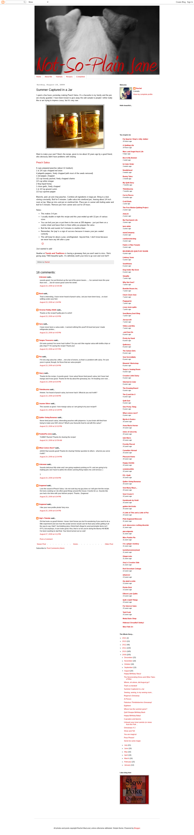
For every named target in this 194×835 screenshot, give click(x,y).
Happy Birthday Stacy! (132, 674)
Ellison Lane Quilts (130, 594)
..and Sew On (128, 332)
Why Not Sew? (128, 282)
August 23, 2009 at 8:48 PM (50, 396)
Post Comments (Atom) (55, 548)
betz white (127, 226)
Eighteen (127, 706)
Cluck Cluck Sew (129, 295)
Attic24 (126, 214)
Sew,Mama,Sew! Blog (131, 313)
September (128, 667)
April (126, 755)
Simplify (126, 276)
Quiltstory (127, 345)
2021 (124, 638)
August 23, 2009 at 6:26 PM (50, 365)
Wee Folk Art (128, 627)
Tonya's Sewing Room (131, 369)
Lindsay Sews (128, 257)
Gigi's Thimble (44, 518)
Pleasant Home (129, 457)
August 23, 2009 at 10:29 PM (51, 410)
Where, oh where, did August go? (137, 682)
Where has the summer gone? (135, 709)
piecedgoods (128, 531)
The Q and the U (129, 394)
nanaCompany (128, 233)
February (128, 762)
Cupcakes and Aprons (132, 719)
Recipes (69, 77)
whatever (126, 575)
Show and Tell (129, 731)
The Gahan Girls (129, 351)
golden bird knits (129, 506)
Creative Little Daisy (131, 376)
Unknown (43, 277)
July (126, 745)
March (127, 758)
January (127, 765)
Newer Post (41, 544)
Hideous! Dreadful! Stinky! (133, 623)
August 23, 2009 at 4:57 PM (50, 349)
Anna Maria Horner (130, 426)
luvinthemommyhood (131, 550)
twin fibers (127, 438)
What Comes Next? (47, 448)
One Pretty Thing (129, 407)
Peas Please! (129, 738)
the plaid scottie (129, 581)
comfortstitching (129, 239)
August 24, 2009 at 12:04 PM (51, 457)
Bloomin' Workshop (130, 363)
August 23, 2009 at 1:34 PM (50, 302)
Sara (41, 324)
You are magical (130, 734)
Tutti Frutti (127, 612)
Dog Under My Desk (131, 270)
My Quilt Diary (128, 183)
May (126, 752)
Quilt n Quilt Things (130, 600)
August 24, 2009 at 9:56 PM (50, 478)
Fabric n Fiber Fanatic (131, 245)
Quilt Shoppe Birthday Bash (134, 712)
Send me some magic (132, 741)
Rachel (139, 88)
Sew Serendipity (129, 357)
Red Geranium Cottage (132, 569)
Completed (80, 77)
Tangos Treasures (46, 340)
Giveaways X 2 (129, 728)
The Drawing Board (130, 388)
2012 (124, 645)
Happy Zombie (128, 463)
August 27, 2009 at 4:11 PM (50, 534)
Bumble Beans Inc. (130, 289)
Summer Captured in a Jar (134, 689)
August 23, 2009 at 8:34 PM (50, 382)
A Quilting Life (128, 145)
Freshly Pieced (129, 444)
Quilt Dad (126, 401)
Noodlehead (127, 170)
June (126, 748)
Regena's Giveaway (131, 696)
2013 (124, 641)
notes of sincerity (130, 432)
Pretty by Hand (129, 338)
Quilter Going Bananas (48, 417)
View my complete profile (143, 94)
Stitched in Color (129, 382)
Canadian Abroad (130, 450)
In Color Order (128, 164)
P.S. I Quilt (127, 475)
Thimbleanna (44, 390)
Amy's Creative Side (131, 563)
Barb (41, 294)
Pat (40, 357)
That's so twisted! (130, 686)
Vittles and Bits (129, 326)
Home (38, 77)
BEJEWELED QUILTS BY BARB (135, 251)
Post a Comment (46, 539)
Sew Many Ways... (130, 488)
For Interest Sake (130, 606)
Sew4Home (127, 264)
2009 (124, 655)
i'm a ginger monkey (131, 544)
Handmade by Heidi (130, 500)
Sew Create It (128, 494)
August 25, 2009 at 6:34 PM (50, 497)
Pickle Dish (127, 587)
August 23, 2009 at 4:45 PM (50, 333)
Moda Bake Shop (129, 619)
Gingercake (127, 556)
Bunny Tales (128, 176)
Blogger (137, 828)
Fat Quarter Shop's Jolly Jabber (135, 139)
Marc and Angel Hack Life (133, 152)
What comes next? (130, 413)
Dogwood (43, 486)
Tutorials (59, 77)
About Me (48, 77)
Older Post (109, 544)
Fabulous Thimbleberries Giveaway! (138, 702)
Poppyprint (127, 301)
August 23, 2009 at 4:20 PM (50, 316)
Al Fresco (127, 699)
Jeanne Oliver (44, 404)
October (127, 664)
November (128, 661)
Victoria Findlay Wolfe (48, 310)
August (127, 671)
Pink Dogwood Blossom (132, 519)
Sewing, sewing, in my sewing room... (138, 692)
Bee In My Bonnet (130, 158)
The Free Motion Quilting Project (135, 208)
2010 (124, 651)
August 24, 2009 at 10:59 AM (51, 440)
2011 (124, 648)
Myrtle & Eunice (129, 419)
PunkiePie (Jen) (45, 434)
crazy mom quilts (130, 307)
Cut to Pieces (128, 195)
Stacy (41, 373)
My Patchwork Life (130, 220)
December (128, 658)
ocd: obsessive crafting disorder (136, 525)
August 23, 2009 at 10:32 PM (51, 426)
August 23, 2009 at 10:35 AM (51, 286)
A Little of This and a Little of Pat (136, 513)
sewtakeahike (128, 469)
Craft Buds (127, 201)
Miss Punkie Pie (129, 538)
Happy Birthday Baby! (132, 716)
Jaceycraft (127, 320)
